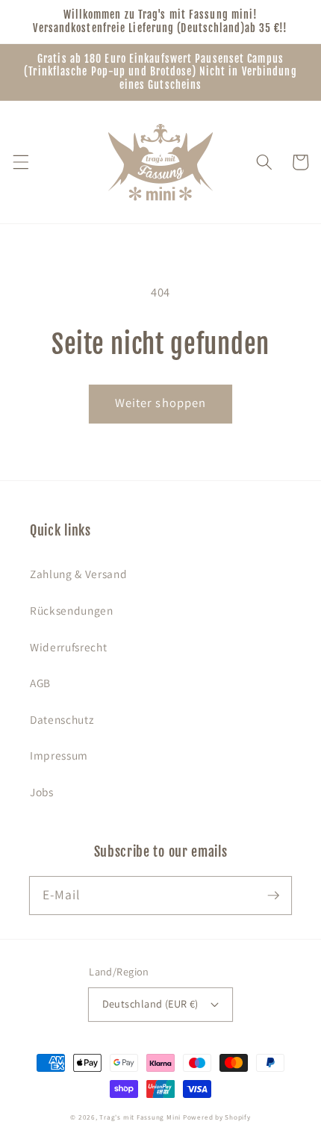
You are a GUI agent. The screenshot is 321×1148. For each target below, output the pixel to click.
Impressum (59, 755)
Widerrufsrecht (68, 646)
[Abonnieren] (273, 895)
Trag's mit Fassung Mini (140, 1117)
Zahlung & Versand (78, 573)
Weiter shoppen (160, 402)
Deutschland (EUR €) (150, 1003)
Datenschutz (61, 719)
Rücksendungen (71, 610)
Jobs (42, 791)
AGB (40, 682)
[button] (20, 162)
